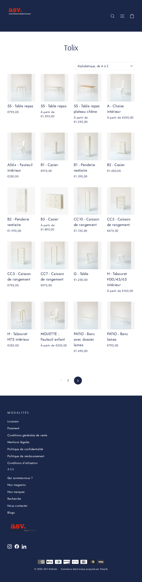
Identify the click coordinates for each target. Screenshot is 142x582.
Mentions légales (18, 442)
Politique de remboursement (25, 456)
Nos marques (16, 492)
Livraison (13, 421)
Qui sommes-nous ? (20, 478)
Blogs (11, 512)
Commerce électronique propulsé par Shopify (84, 569)
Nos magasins (16, 485)
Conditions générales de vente (27, 435)
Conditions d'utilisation (22, 463)
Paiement (13, 428)
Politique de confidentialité (25, 449)
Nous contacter (17, 506)
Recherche (14, 499)
